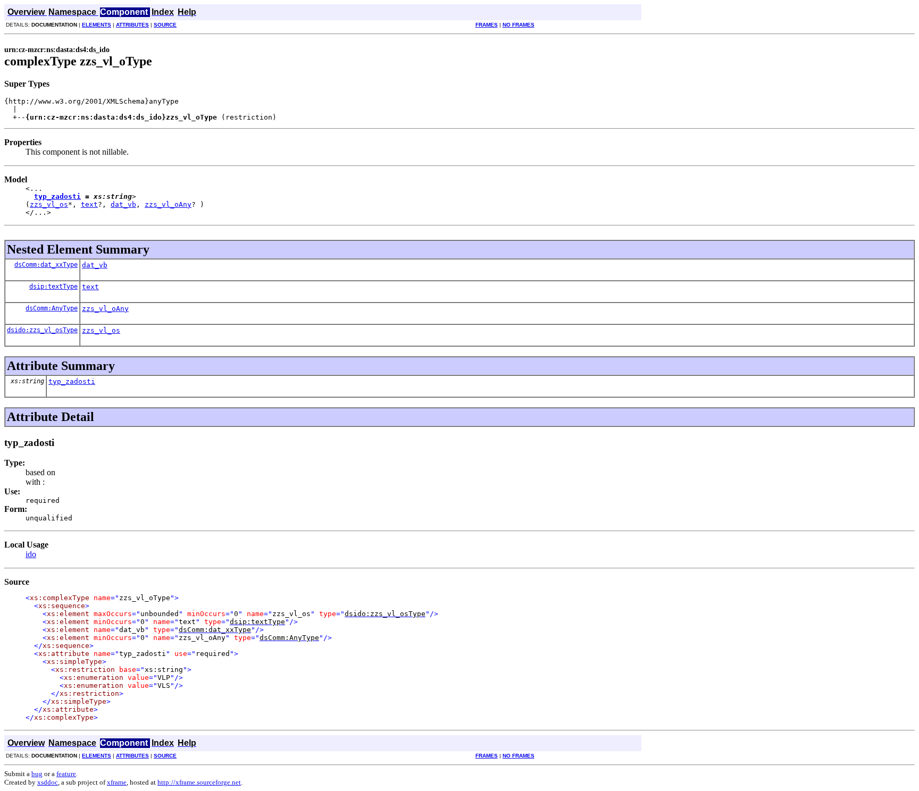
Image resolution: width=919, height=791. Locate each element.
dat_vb (123, 204)
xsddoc (47, 782)
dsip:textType (53, 286)
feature (66, 774)
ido (31, 554)
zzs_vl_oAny (168, 204)
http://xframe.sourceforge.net (199, 782)
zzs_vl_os (49, 204)
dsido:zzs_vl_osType (42, 330)
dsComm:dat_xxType (46, 264)
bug (37, 774)
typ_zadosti (57, 196)
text (89, 204)
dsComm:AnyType (52, 308)
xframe (117, 782)
